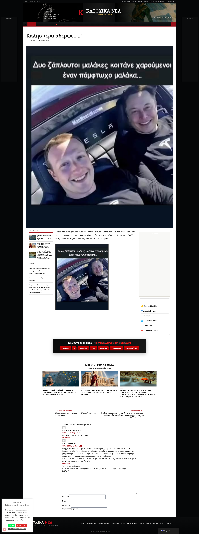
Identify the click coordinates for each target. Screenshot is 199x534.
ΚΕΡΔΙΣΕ (140, 1)
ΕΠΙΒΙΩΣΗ (116, 24)
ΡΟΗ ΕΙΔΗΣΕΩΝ (31, 24)
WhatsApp (83, 348)
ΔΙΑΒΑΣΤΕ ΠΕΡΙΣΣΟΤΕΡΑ (17, 529)
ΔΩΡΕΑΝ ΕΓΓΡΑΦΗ (131, 1)
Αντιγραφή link (131, 348)
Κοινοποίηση (116, 348)
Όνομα (65, 497)
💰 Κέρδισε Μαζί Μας (149, 306)
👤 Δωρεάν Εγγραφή (149, 311)
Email (65, 501)
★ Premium (145, 316)
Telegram (103, 348)
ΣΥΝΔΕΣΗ (123, 1)
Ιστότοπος (66, 505)
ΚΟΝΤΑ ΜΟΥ (51, 24)
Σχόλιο (65, 471)
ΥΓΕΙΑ (103, 24)
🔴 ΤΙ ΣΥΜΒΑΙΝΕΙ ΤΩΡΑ (61, 24)
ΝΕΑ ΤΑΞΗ (81, 24)
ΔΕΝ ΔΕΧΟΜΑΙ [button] (21, 526)
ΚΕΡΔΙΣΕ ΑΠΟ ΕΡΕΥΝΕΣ (118, 523)
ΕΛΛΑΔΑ (70, 24)
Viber (93, 348)
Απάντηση (66, 438)
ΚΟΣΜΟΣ (75, 24)
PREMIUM (145, 1)
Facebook (65, 348)
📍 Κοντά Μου (146, 326)
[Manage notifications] (4, 529)
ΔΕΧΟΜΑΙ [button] (11, 526)
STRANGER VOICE (89, 24)
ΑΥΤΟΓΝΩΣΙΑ (109, 24)
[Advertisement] (9, 50)
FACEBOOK (161, 1)
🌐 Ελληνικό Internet (149, 321)
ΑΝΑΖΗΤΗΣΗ (171, 1)
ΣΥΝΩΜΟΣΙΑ (98, 24)
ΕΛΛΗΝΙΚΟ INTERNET (42, 24)
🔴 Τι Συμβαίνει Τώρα (149, 330)
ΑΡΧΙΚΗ (83, 523)
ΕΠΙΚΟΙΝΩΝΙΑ (153, 1)
